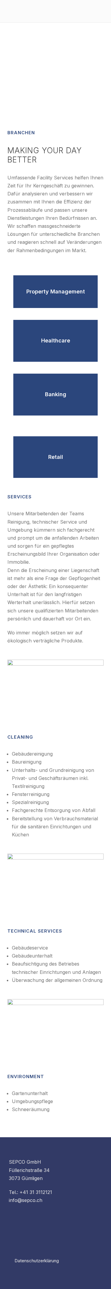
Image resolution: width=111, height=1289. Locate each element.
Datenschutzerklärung (37, 1260)
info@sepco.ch (25, 1200)
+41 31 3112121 (36, 1192)
